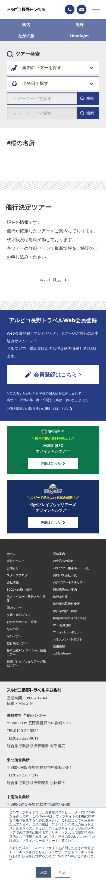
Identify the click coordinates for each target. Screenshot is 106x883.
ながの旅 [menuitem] (13, 629)
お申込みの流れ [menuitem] (63, 561)
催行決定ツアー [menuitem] (17, 643)
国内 (26, 24)
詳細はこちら (50, 463)
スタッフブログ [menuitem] (17, 575)
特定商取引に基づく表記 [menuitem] (69, 618)
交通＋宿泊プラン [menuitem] (19, 615)
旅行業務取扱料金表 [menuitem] (66, 604)
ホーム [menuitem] (11, 554)
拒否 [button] (62, 872)
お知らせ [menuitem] (13, 568)
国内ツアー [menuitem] (14, 608)
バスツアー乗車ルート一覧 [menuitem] (71, 568)
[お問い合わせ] (81, 9)
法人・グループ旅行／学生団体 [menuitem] (26, 598)
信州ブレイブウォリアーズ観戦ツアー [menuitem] (26, 663)
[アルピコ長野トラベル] (26, 9)
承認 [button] (43, 872)
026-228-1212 (26, 775)
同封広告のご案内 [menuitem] (65, 589)
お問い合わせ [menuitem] (62, 653)
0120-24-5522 (26, 730)
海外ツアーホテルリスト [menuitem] (69, 582)
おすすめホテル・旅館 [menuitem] (22, 622)
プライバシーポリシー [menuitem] (68, 632)
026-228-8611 (26, 738)
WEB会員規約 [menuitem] (62, 625)
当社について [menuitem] (16, 561)
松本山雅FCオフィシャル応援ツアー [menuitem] (26, 652)
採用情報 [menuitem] (59, 646)
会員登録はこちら (55, 374)
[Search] (88, 113)
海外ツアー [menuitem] (14, 636)
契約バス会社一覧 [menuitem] (65, 575)
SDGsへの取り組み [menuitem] (19, 589)
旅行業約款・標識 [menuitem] (65, 611)
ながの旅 (26, 35)
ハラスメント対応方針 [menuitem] (68, 639)
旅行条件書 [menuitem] (60, 596)
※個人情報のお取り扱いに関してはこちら (38, 408)
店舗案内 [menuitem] (59, 554)
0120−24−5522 (69, 9)
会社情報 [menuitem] (13, 582)
